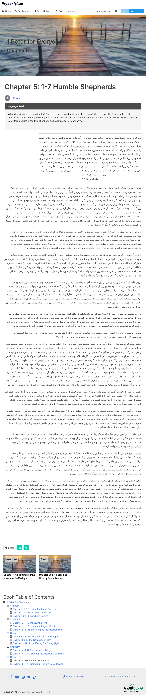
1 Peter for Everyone (18, 602)
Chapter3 (15, 633)
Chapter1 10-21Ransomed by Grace (32, 612)
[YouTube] (17, 677)
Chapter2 (15, 619)
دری (132, 11)
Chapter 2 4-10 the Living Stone (30, 622)
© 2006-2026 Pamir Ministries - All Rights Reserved (26, 692)
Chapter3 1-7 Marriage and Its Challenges (35, 636)
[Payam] (13, 101)
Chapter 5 (15, 657)
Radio (61, 11)
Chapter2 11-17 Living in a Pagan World (34, 626)
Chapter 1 (15, 605)
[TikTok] (34, 677)
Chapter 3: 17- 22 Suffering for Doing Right (36, 643)
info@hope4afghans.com (121, 676)
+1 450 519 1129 (74, 676)
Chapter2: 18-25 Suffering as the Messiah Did (37, 629)
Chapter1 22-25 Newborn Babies (30, 615)
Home (8, 11)
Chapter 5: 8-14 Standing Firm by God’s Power (38, 663)
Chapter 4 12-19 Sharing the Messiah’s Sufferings (39, 653)
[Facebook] (11, 677)
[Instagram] (23, 677)
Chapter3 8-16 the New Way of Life (32, 639)
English (125, 11)
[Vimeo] (28, 677)
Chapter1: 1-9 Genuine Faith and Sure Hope (36, 609)
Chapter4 (15, 646)
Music (49, 11)
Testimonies (24, 11)
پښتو (141, 11)
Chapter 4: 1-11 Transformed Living (31, 650)
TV (37, 11)
